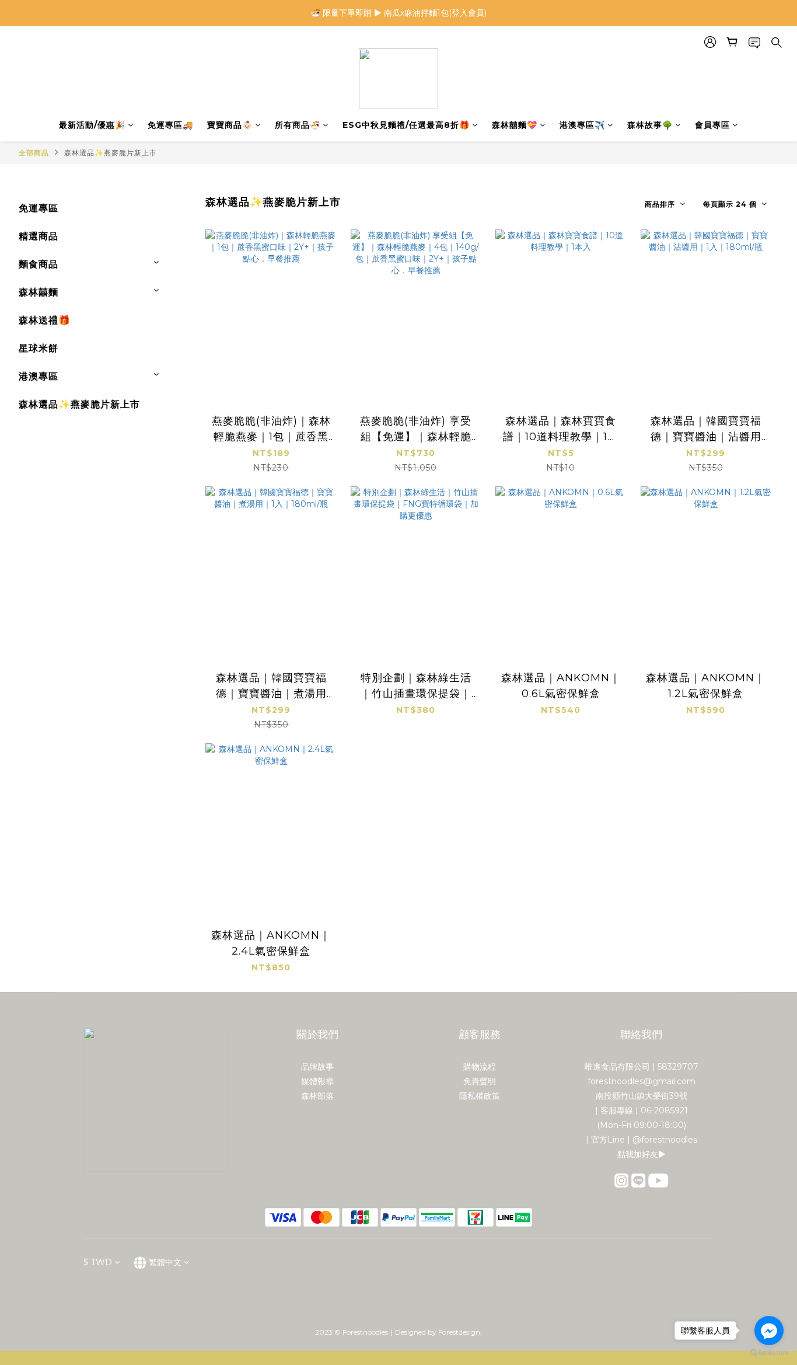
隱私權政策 (479, 1096)
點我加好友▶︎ (641, 1154)
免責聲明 (479, 1081)
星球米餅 (38, 348)
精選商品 (38, 236)
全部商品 (34, 152)
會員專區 (712, 125)
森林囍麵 (38, 292)
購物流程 (479, 1066)
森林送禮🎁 (45, 320)
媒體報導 (317, 1081)
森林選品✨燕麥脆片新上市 (110, 152)
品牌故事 (317, 1066)
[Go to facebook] (769, 1330)
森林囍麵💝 (514, 125)
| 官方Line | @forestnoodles (641, 1139)
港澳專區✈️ (582, 125)
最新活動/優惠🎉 (92, 125)
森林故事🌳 (650, 125)
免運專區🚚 (170, 125)
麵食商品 (38, 264)
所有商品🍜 (297, 125)
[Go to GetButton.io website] (769, 1353)
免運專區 (38, 208)
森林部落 (317, 1096)
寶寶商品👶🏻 (230, 125)
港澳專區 (38, 376)
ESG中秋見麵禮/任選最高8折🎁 (406, 125)
